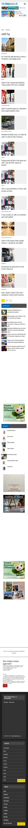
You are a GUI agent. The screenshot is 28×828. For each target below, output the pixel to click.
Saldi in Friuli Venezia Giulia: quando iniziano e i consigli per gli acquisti (12, 241)
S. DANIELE (6, 810)
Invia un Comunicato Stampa (10, 651)
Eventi (5, 773)
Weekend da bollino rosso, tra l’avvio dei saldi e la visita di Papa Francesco (13, 135)
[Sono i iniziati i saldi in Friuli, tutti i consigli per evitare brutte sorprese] (14, 281)
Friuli (2, 79)
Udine (5, 751)
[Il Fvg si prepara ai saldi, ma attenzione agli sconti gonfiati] (14, 203)
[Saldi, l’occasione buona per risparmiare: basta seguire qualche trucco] (14, 97)
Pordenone (4, 53)
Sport (5, 770)
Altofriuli (5, 757)
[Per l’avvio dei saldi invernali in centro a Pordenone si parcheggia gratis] (14, 45)
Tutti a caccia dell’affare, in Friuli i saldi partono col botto (13, 189)
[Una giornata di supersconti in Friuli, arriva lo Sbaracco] (14, 255)
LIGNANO (5, 813)
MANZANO (5, 817)
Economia (3, 289)
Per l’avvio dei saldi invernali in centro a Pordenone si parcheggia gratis (13, 57)
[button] (25, 4)
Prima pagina (6, 748)
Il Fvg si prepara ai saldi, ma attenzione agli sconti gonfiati (13, 215)
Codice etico (11, 702)
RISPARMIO (7, 105)
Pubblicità (21, 651)
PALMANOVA (6, 820)
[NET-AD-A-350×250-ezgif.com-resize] (14, 420)
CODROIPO (6, 794)
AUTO (5, 780)
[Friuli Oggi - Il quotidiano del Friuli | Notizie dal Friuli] (11, 4)
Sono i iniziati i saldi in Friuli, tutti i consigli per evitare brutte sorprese (12, 293)
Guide (2, 105)
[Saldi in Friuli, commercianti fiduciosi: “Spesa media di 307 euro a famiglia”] (14, 71)
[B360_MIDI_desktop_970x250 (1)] (14, 16)
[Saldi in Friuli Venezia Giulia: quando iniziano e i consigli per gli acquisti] (14, 229)
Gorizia (5, 760)
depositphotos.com (16, 736)
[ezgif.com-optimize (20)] (14, 598)
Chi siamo (6, 702)
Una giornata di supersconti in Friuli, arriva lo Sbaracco (12, 267)
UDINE (5, 791)
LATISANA (5, 804)
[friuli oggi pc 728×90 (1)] (14, 8)
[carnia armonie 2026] (14, 491)
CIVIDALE (5, 807)
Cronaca (5, 764)
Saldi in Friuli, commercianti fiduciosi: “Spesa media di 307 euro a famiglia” (13, 83)
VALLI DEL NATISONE (8, 823)
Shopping (3, 263)
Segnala (14, 653)
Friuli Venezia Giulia (6, 131)
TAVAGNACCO (6, 797)
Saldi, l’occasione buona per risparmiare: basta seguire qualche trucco (13, 109)
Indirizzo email (6, 670)
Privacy (4, 674)
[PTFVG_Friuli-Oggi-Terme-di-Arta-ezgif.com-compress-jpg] (14, 511)
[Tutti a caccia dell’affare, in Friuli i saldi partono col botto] (14, 177)
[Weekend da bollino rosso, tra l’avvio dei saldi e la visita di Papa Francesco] (14, 123)
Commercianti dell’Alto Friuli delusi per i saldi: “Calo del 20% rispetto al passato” (14, 162)
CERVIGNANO (6, 801)
